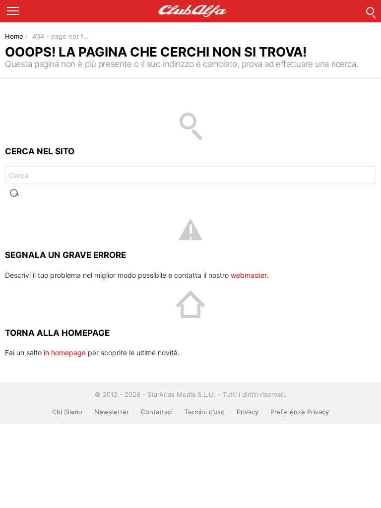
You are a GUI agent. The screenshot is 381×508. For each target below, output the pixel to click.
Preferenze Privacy (299, 412)
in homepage (65, 352)
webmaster (248, 275)
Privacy (247, 412)
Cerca (15, 193)
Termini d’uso (205, 412)
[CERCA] (370, 11)
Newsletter (111, 412)
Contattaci (157, 412)
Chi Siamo (67, 412)
